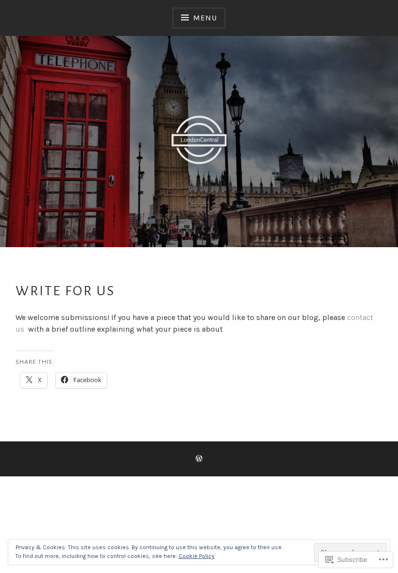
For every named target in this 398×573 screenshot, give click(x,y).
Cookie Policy (197, 556)
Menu (204, 17)
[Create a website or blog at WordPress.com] (199, 459)
